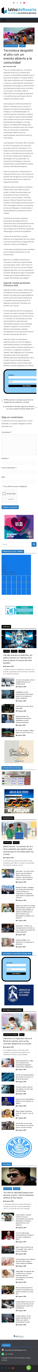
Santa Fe (21, 651)
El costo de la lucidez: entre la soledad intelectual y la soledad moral (25, 682)
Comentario (7, 432)
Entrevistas (7, 842)
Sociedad (16, 1189)
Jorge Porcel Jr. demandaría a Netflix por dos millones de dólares (25, 1101)
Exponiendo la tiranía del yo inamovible (24, 707)
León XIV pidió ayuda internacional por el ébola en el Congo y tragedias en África (25, 1236)
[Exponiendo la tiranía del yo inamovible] (8, 708)
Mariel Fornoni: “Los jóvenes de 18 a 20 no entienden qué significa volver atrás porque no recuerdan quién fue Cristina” (18, 850)
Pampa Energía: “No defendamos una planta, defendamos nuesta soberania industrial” (23, 719)
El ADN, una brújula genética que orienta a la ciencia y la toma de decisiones (25, 1077)
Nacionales (7, 1189)
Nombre (5, 458)
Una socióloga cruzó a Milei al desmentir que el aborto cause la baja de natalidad (25, 1261)
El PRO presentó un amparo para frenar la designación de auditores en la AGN (18, 401)
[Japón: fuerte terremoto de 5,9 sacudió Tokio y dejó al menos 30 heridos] (8, 1250)
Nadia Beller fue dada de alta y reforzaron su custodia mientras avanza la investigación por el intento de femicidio (25, 1275)
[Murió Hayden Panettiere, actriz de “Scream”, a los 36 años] (8, 1114)
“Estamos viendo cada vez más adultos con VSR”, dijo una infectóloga (24, 1089)
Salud (22, 1034)
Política (14, 651)
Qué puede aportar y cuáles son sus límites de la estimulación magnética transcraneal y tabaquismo (24, 1064)
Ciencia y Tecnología (10, 46)
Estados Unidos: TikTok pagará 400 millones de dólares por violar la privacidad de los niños (23, 1319)
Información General (10, 1034)
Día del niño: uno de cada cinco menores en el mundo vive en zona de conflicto (24, 1125)
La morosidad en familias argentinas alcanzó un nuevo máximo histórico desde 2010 (18, 407)
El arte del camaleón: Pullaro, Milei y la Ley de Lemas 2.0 (25, 731)
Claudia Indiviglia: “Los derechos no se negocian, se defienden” (25, 942)
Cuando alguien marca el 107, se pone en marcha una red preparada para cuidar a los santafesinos (25, 1305)
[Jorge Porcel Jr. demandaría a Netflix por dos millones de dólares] (8, 1102)
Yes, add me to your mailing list (15, 486)
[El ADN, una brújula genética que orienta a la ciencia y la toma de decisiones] (8, 1078)
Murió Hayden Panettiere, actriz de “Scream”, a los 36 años (24, 1113)
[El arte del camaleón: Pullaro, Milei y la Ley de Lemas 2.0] (8, 732)
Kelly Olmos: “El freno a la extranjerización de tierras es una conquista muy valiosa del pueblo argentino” (25, 929)
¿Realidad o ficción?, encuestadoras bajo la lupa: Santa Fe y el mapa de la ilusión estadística (24, 695)
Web (3, 477)
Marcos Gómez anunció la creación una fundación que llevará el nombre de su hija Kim (24, 1291)
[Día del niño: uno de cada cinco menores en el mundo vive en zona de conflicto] (8, 1126)
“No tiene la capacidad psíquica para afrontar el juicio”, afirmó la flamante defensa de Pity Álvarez (18, 1195)
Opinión (6, 651)
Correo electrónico (9, 468)
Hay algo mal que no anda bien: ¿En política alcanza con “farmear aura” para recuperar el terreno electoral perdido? (17, 659)
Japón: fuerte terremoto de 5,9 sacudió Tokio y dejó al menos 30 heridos (24, 1249)
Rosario (22, 46)
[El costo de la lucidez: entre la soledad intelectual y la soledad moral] (8, 683)
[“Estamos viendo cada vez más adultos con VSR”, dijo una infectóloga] (8, 1090)
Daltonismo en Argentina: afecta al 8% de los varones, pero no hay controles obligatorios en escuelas (17, 1041)
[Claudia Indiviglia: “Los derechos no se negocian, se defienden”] (8, 943)
